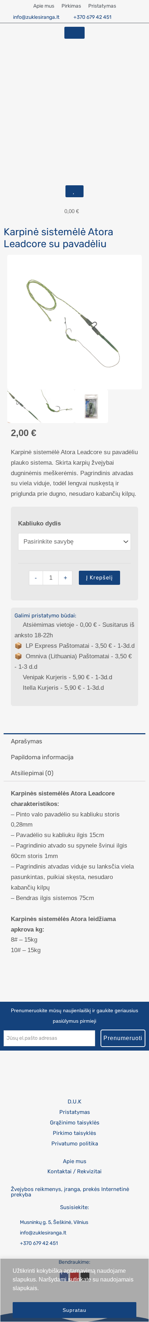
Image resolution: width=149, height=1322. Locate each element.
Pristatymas (102, 6)
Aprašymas (26, 741)
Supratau (74, 1310)
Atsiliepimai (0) (32, 773)
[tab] (74, 741)
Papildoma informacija (42, 757)
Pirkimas (71, 6)
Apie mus (43, 6)
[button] (7, 51)
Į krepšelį (99, 577)
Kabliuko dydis (39, 523)
